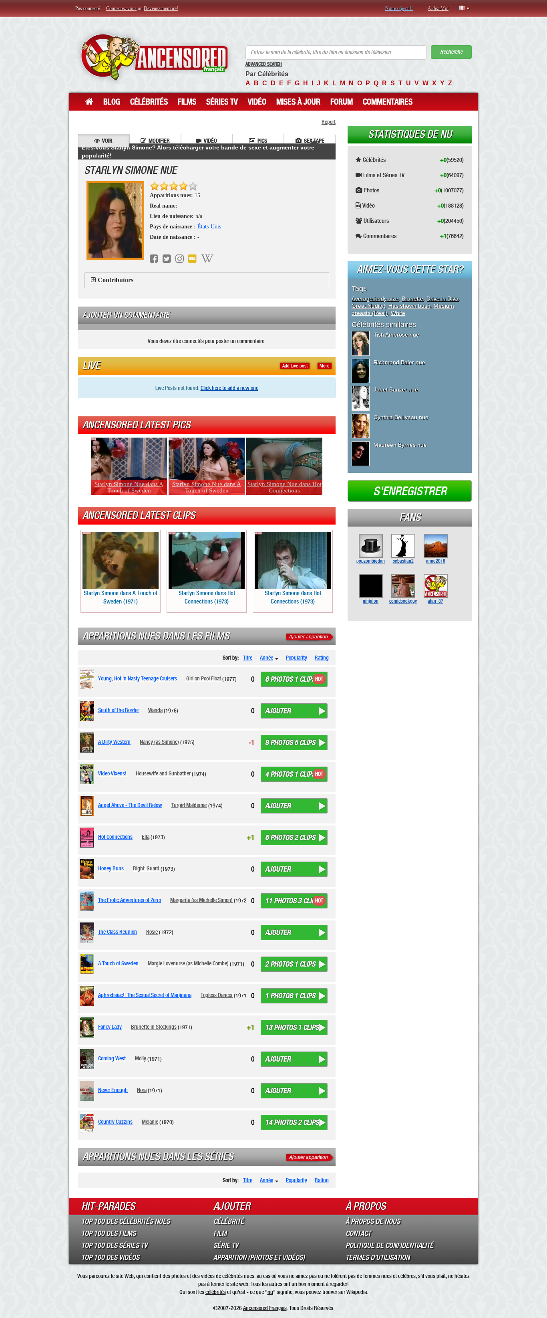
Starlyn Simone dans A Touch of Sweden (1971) (120, 597)
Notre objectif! (399, 8)
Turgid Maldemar (189, 805)
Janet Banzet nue (396, 389)
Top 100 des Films (108, 1233)
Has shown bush (409, 306)
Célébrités (149, 102)
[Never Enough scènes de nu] (88, 1091)
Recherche (451, 51)
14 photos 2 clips (292, 1122)
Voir (107, 140)
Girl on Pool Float (203, 678)
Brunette (412, 298)
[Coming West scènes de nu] (88, 1059)
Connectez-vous (121, 8)
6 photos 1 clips (290, 679)
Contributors (115, 280)
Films (187, 102)
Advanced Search (263, 64)
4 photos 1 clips (290, 774)
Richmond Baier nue (399, 362)
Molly (140, 1058)
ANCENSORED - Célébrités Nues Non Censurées (154, 57)
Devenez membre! (161, 8)
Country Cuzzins (115, 1121)
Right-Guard (146, 868)
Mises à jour (298, 102)
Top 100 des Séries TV (114, 1245)
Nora (142, 1090)
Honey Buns (111, 868)
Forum (341, 102)
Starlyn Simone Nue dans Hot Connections (284, 487)
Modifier (159, 140)
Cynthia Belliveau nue (401, 417)
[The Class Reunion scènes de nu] (88, 932)
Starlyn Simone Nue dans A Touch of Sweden (129, 487)
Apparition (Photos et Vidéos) (259, 1257)
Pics (262, 140)
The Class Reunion (117, 931)
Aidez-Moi (438, 8)
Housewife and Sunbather (163, 773)
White (398, 313)
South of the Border (118, 710)
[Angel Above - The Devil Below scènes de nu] (88, 806)
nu (270, 1292)
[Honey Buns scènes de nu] (88, 869)
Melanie (150, 1121)
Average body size (375, 298)
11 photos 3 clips (292, 900)
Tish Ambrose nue (396, 334)
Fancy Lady (110, 1026)
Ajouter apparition (308, 637)
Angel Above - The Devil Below (130, 805)
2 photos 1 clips (290, 964)
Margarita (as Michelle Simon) (201, 900)
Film (220, 1233)
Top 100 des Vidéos (110, 1257)
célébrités (215, 1292)
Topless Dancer (217, 995)
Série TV (225, 1245)
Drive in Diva (442, 298)
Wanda (155, 710)
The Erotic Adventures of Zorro (129, 900)
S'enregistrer (409, 491)
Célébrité (228, 1221)
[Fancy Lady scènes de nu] (88, 1027)
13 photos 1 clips (292, 1027)
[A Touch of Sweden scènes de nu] (88, 964)
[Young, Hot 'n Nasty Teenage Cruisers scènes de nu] (88, 679)
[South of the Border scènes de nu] (88, 711)
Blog (111, 102)
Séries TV (222, 102)
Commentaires (387, 102)
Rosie (152, 931)
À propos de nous (373, 1221)
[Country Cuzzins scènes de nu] (88, 1122)
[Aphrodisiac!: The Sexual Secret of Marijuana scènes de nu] (88, 996)
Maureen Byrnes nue (400, 445)
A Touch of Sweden (118, 963)
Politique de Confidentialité (389, 1245)
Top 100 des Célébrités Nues (125, 1221)
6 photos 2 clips (290, 837)
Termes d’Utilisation (378, 1257)
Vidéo (257, 102)
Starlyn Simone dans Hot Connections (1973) (207, 597)
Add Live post (295, 366)
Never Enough (113, 1090)
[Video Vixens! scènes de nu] (88, 774)
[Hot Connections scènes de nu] (88, 838)
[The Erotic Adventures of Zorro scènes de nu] (88, 901)
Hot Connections (115, 837)
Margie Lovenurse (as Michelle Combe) (188, 963)
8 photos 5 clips (290, 742)
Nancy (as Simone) (159, 742)
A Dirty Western (114, 742)
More (325, 366)
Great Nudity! (368, 306)
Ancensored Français (265, 1308)
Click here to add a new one (229, 388)
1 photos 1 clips (290, 995)
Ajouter (278, 710)
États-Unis (209, 227)
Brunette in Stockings (154, 1026)
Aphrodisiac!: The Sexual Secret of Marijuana (144, 995)
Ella (145, 837)
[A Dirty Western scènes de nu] (88, 743)
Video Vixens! (112, 773)
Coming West (112, 1058)
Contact (358, 1233)
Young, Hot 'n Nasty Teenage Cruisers (137, 678)
